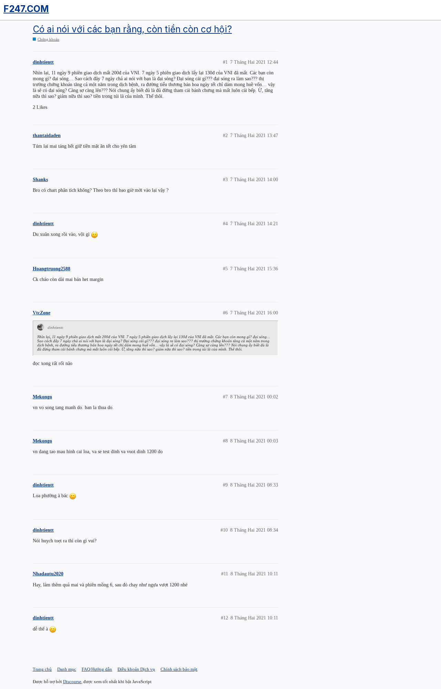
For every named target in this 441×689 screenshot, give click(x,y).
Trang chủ (42, 669)
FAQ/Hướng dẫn (97, 669)
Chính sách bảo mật (179, 669)
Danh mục (66, 669)
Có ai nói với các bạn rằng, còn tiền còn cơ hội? (132, 29)
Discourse (72, 681)
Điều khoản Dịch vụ (136, 669)
